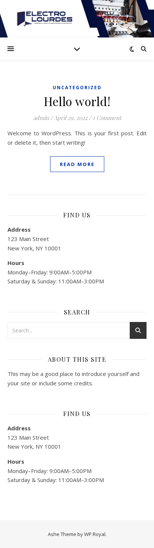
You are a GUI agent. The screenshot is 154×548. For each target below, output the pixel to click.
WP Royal (94, 534)
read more (77, 164)
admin (41, 117)
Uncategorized (77, 87)
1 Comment (107, 117)
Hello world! (77, 101)
